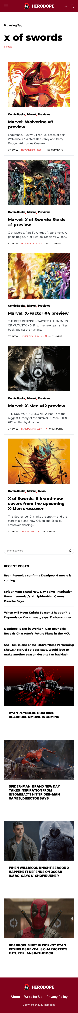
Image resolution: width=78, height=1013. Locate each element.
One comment (49, 531)
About (15, 997)
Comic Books (16, 114)
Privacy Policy (57, 997)
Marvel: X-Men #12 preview (36, 405)
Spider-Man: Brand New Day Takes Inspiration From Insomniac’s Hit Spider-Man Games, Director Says (38, 596)
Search (70, 550)
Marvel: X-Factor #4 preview (38, 313)
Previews (44, 114)
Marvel (31, 114)
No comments (55, 150)
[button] (6, 6)
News (42, 491)
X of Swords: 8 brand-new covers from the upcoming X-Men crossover (36, 503)
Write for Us (33, 997)
